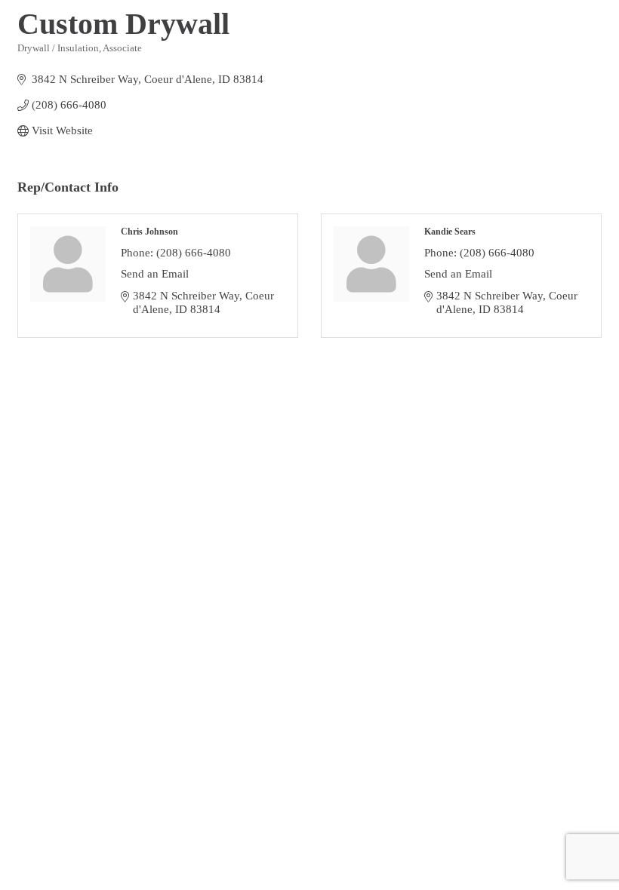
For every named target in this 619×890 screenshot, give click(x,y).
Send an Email (155, 274)
